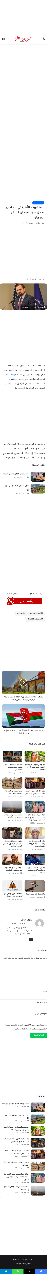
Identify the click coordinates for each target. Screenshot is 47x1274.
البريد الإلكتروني (41, 1003)
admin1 (41, 279)
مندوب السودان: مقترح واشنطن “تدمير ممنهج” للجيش (36, 870)
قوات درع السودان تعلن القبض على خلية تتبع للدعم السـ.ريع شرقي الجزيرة (35, 817)
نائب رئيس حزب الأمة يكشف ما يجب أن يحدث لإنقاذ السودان (36, 844)
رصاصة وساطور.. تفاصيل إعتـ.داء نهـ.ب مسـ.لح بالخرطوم (12, 767)
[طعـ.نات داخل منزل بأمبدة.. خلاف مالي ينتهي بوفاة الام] (35, 783)
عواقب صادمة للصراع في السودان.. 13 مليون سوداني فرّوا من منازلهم (12, 844)
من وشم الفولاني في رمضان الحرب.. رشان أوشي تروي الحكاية (35, 767)
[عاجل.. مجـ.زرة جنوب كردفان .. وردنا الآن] (38, 488)
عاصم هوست (21, 1264)
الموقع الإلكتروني (41, 1014)
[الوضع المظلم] (43, 40)
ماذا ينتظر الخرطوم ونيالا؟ (35, 894)
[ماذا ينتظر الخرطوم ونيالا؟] (35, 886)
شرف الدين (26, 920)
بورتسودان (10, 375)
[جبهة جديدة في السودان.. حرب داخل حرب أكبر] (12, 783)
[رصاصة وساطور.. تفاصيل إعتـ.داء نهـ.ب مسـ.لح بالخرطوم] (12, 756)
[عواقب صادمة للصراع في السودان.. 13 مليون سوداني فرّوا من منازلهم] (12, 833)
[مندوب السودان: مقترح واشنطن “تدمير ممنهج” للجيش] (35, 859)
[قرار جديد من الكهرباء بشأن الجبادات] (38, 477)
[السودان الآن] (23, 39)
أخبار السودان (36, 613)
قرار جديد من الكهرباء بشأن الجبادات (15, 474)
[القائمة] (3, 40)
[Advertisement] (23, 16)
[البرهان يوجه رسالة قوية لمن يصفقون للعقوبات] (12, 859)
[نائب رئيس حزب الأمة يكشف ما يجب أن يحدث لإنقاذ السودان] (35, 833)
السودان (20, 613)
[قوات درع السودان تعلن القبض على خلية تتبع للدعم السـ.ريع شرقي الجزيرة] (35, 807)
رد (31, 939)
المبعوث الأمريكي (34, 619)
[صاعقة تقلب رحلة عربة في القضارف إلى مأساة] (12, 807)
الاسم (44, 992)
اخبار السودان (38, 203)
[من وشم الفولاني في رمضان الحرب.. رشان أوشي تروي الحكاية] (35, 756)
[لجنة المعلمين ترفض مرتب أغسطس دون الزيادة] (12, 885)
